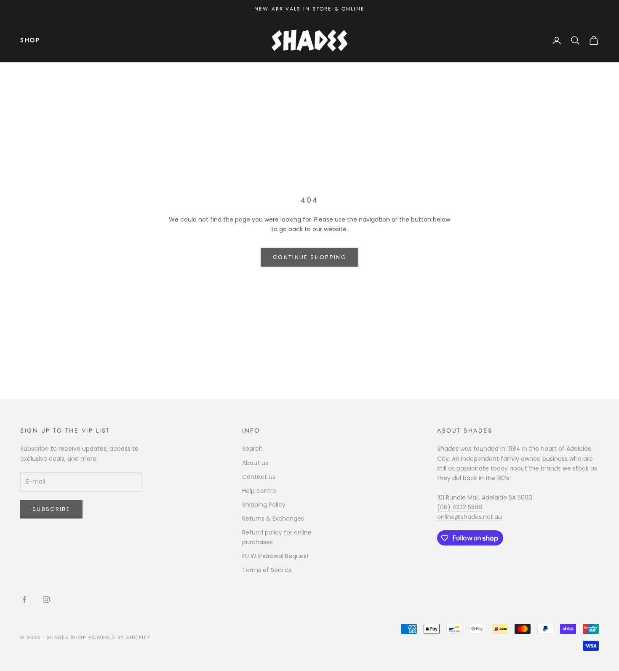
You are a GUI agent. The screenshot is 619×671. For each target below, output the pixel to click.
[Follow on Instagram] (46, 599)
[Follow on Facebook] (24, 599)
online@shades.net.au (469, 517)
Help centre (259, 491)
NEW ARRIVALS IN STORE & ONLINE (309, 9)
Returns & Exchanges (273, 518)
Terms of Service (267, 570)
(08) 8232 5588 (459, 507)
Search (252, 448)
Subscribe (51, 509)
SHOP (30, 40)
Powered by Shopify (119, 637)
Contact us (258, 477)
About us (255, 463)
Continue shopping (309, 257)
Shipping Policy (263, 504)
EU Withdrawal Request (275, 556)
